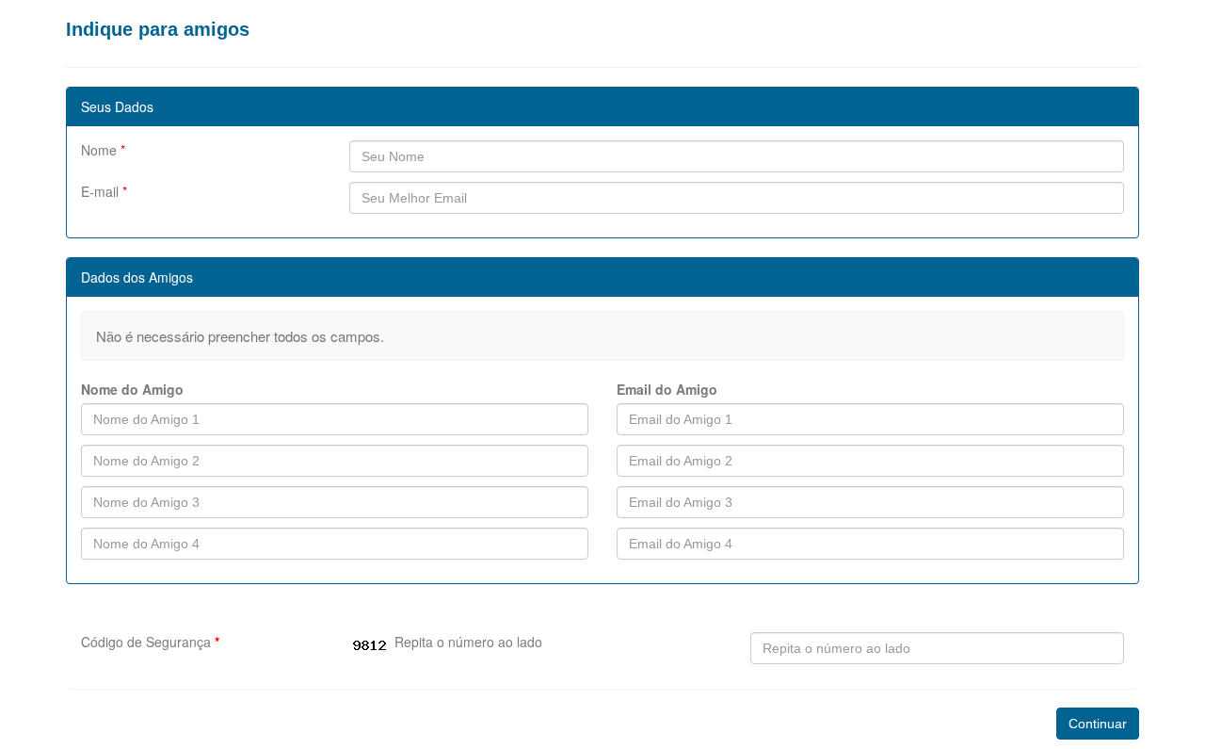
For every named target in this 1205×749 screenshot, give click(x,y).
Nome (103, 149)
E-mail (104, 191)
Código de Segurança (150, 641)
